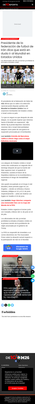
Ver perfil (9, 95)
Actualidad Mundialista (10, 256)
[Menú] (32, 4)
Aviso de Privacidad (18, 383)
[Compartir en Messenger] (33, 280)
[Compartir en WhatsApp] (33, 276)
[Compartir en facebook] (33, 267)
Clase (3, 367)
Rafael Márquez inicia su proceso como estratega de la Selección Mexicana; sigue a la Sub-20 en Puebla (17, 269)
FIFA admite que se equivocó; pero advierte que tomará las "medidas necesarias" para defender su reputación (18, 292)
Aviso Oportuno (23, 365)
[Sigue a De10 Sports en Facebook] (16, 361)
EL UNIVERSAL (5, 365)
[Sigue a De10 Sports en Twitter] (19, 361)
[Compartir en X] (33, 272)
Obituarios (21, 367)
